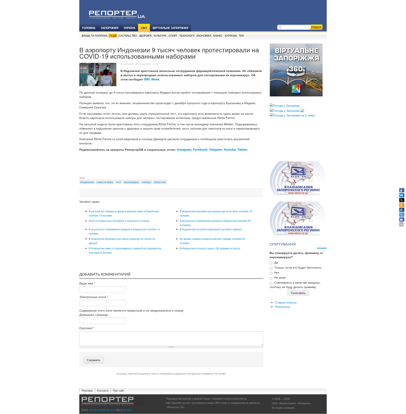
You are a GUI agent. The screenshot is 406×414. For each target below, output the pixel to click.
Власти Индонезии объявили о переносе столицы (119, 220)
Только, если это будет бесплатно (297, 267)
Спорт (173, 35)
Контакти (102, 390)
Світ (144, 28)
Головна (88, 28)
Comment (86, 328)
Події (113, 35)
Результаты (282, 306)
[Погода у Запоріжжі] (285, 105)
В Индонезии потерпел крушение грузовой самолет (211, 229)
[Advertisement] (171, 165)
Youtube (230, 149)
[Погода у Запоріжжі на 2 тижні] (292, 115)
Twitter (242, 149)
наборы (146, 182)
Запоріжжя (109, 28)
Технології (186, 35)
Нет (276, 272)
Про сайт (118, 390)
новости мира (105, 182)
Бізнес (218, 35)
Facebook (200, 149)
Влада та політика (94, 35)
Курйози (231, 35)
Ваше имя (87, 283)
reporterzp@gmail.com (102, 409)
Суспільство (127, 35)
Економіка (203, 35)
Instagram (184, 149)
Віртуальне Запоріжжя (170, 28)
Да (276, 262)
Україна (129, 28)
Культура (160, 35)
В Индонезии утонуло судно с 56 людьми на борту (210, 248)
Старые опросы (286, 302)
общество (160, 182)
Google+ (128, 409)
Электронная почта (93, 297)
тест (118, 182)
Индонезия (87, 182)
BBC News (151, 79)
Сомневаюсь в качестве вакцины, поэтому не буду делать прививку (295, 284)
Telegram (215, 149)
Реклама (87, 390)
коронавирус (131, 182)
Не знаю (280, 277)
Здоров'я (145, 35)
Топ (241, 35)
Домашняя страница (93, 314)
